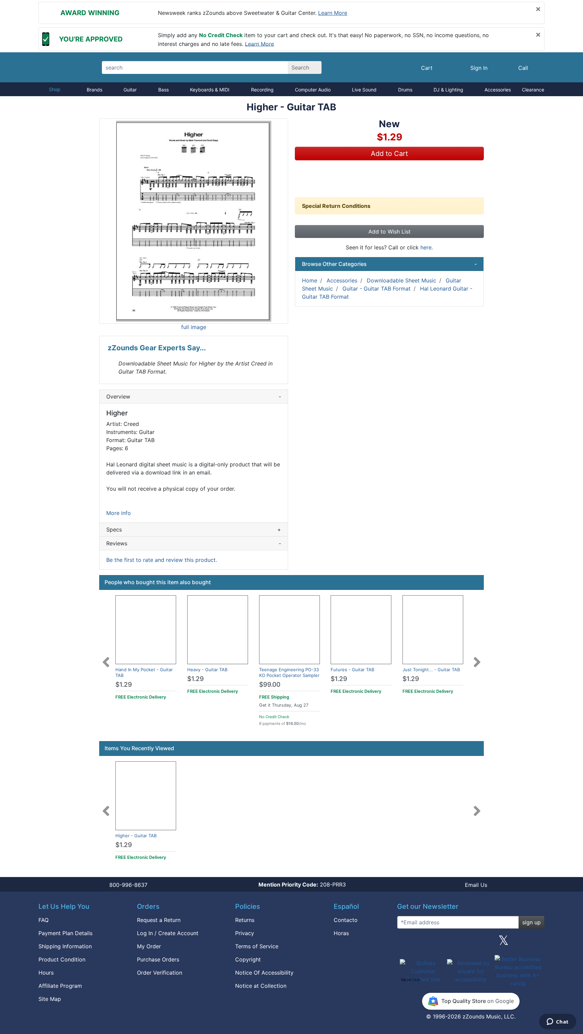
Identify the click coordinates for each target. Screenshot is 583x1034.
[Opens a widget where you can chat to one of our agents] (557, 1022)
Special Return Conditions (336, 205)
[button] (194, 221)
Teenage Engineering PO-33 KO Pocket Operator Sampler (289, 672)
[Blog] (405, 943)
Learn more (332, 12)
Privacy (244, 933)
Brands (94, 89)
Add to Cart (389, 153)
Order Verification (159, 972)
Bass (163, 89)
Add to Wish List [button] (389, 231)
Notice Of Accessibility (264, 972)
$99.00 (269, 684)
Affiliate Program (60, 985)
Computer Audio (313, 89)
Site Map (49, 999)
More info (118, 513)
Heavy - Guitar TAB (207, 669)
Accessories (497, 89)
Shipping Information (65, 946)
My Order (149, 946)
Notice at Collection (260, 985)
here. (426, 247)
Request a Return (159, 920)
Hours (46, 972)
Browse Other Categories (389, 264)
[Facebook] (438, 943)
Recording (262, 89)
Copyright (248, 959)
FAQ (43, 920)
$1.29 (123, 684)
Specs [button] (193, 529)
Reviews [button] (193, 543)
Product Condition (61, 959)
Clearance (533, 89)
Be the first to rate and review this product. (161, 559)
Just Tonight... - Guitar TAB (431, 669)
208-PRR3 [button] (302, 884)
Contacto (346, 920)
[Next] (477, 658)
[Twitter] (503, 943)
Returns (244, 920)
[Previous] (106, 658)
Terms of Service (256, 946)
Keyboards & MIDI (209, 89)
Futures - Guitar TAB (352, 669)
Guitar (130, 89)
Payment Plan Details (65, 933)
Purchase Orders (158, 959)
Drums (405, 89)
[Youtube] (537, 943)
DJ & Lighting (448, 89)
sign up (531, 922)
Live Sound (364, 89)
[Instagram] (471, 943)
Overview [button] (193, 396)
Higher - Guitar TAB (136, 835)
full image (193, 327)
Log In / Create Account (167, 933)
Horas (341, 933)
